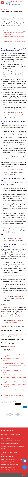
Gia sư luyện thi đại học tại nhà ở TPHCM (13, 363)
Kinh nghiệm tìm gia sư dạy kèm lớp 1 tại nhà (14, 375)
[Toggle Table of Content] (23, 30)
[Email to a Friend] (15, 414)
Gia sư (2, 326)
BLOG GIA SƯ (4, 9)
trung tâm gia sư (17, 315)
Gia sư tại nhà (8, 307)
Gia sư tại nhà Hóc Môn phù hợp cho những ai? (13, 37)
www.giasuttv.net (10, 346)
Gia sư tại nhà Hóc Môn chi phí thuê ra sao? (13, 39)
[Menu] (2, 2)
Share (24, 406)
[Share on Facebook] (10, 414)
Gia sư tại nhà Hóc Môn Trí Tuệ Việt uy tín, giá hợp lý (14, 42)
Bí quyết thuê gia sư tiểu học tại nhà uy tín (13, 382)
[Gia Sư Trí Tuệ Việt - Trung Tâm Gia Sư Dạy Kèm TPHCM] (14, 2)
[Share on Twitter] (12, 414)
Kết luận (6, 45)
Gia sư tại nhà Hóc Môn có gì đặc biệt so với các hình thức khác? (13, 33)
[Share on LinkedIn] (20, 414)
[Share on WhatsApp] (7, 414)
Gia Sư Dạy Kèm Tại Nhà (16, 334)
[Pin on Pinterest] (18, 414)
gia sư (2, 315)
